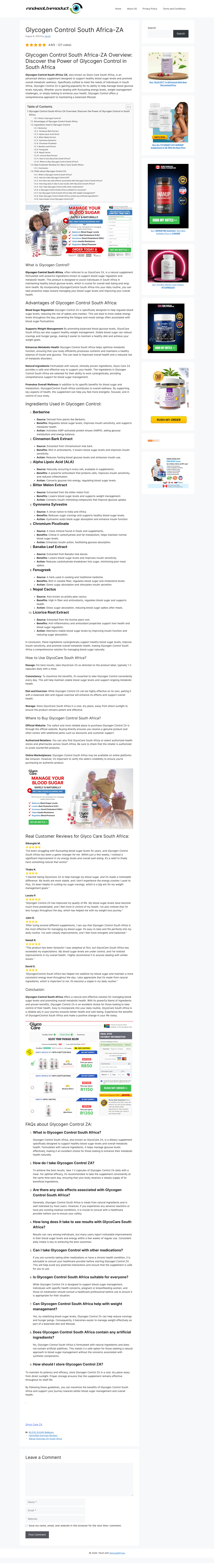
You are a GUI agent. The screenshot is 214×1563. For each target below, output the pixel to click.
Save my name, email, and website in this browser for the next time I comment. (75, 1525)
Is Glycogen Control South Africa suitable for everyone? (62, 190)
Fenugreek (43, 149)
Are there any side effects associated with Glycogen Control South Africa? (70, 181)
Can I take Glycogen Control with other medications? (61, 187)
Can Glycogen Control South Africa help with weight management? (67, 193)
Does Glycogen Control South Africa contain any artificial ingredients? (68, 196)
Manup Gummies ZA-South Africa (45, 1438)
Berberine (42, 128)
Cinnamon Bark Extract (48, 131)
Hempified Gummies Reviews (43, 1435)
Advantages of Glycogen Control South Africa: (56, 121)
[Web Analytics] (153, 440)
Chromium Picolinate (47, 143)
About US (132, 8)
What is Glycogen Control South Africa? (55, 175)
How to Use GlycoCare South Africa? (54, 158)
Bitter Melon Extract (47, 137)
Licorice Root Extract (48, 155)
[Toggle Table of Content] (127, 106)
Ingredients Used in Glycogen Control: (52, 125)
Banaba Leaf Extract (47, 146)
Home (118, 8)
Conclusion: (43, 168)
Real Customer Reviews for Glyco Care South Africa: (59, 165)
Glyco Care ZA (33, 1424)
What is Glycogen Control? (49, 118)
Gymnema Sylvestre (47, 140)
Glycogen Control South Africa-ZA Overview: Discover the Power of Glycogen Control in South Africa (79, 113)
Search (152, 27)
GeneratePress (117, 1553)
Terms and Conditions (174, 8)
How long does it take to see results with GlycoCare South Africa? (67, 184)
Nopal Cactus (44, 152)
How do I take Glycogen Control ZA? (54, 177)
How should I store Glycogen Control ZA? (56, 199)
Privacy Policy (150, 8)
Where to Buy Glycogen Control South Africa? (59, 162)
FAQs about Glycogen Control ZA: (50, 171)
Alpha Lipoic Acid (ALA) (49, 134)
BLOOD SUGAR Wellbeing (41, 1432)
